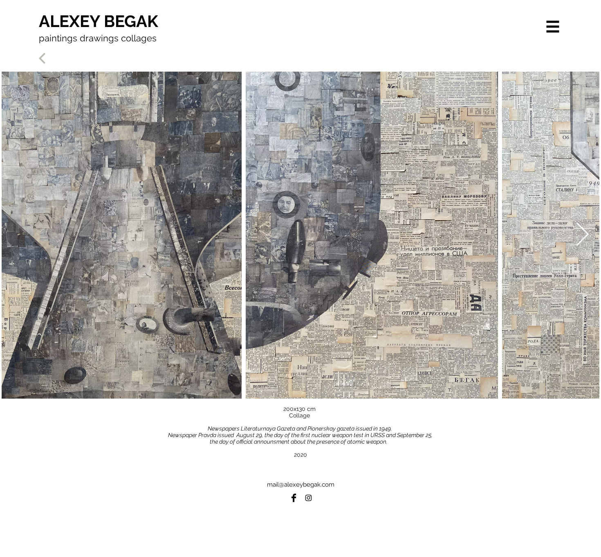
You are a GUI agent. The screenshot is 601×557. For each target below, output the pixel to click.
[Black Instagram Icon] (308, 498)
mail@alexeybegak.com (300, 484)
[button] (553, 27)
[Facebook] (293, 498)
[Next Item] (582, 235)
